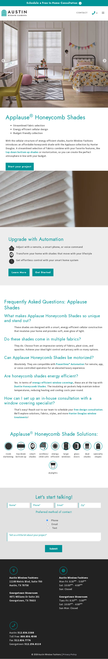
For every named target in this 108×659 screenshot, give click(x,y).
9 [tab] (64, 110)
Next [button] (105, 61)
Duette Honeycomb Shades (30, 386)
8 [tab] (61, 110)
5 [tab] (54, 110)
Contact (82, 12)
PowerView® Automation (70, 364)
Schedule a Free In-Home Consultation (52, 3)
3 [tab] (49, 110)
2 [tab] (46, 110)
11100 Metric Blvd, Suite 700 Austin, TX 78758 (25, 581)
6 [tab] (56, 110)
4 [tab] (51, 110)
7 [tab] (59, 110)
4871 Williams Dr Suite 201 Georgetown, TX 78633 (24, 596)
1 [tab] (44, 110)
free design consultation (88, 409)
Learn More (19, 272)
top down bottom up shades (22, 152)
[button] (103, 13)
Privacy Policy (70, 654)
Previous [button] (3, 61)
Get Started (43, 272)
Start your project (19, 166)
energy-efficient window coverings (52, 382)
